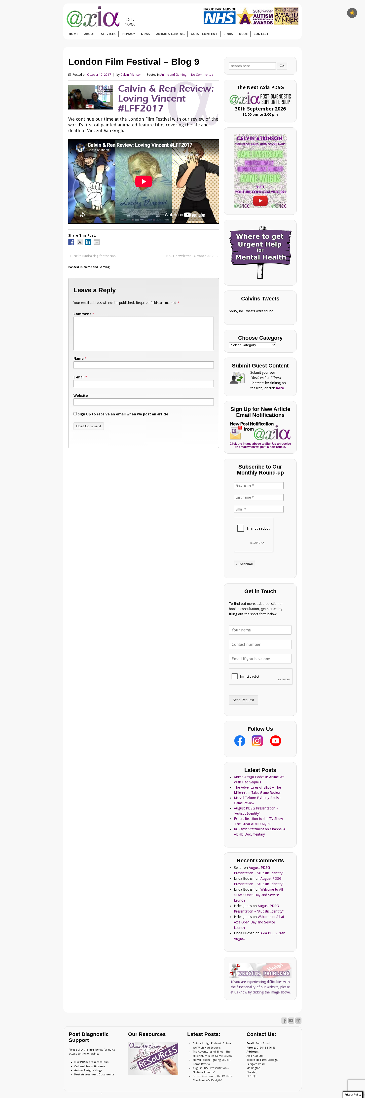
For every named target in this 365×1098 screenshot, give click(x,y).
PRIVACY (128, 34)
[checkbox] (352, 13)
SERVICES (108, 34)
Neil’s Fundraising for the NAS (95, 256)
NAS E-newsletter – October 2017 (190, 256)
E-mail (78, 377)
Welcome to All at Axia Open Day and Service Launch (258, 894)
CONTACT (261, 34)
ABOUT (89, 34)
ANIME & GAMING (170, 34)
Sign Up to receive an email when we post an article (122, 414)
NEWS (145, 34)
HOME (73, 34)
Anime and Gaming (173, 74)
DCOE (243, 34)
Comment (83, 314)
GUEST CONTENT (204, 34)
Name (78, 359)
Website (80, 396)
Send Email (263, 1043)
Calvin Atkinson (131, 74)
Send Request (243, 700)
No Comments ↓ (202, 74)
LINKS (228, 34)
